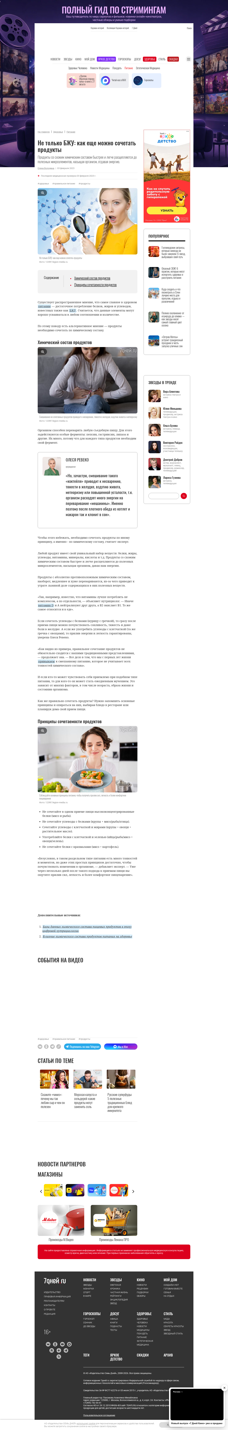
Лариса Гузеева (172, 478)
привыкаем (46, 661)
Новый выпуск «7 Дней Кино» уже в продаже (196, 1423)
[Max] (69, 1344)
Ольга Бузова (170, 426)
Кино (78, 59)
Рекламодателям (54, 1301)
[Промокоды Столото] (55, 1190)
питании (44, 306)
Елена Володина (46, 168)
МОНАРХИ (88, 1288)
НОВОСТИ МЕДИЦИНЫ (143, 1328)
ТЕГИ (86, 1355)
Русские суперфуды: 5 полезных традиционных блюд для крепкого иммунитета (119, 1103)
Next (133, 1191)
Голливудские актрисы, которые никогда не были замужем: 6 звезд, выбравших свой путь (173, 252)
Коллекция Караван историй (118, 28)
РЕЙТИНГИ (115, 1296)
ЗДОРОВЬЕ (144, 1314)
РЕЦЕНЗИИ (142, 1288)
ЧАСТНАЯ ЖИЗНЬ (119, 1292)
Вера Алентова (171, 391)
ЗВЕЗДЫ (87, 1285)
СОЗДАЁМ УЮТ (171, 1285)
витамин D (46, 605)
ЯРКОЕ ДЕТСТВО (116, 1357)
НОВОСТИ (89, 1280)
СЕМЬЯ (167, 1292)
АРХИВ (168, 1355)
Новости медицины (100, 68)
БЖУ (72, 310)
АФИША (114, 1319)
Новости (55, 59)
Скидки (173, 59)
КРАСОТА (168, 1322)
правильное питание (64, 183)
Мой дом (90, 59)
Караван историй (97, 28)
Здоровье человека (77, 68)
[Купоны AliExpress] (120, 1190)
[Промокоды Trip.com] (99, 1190)
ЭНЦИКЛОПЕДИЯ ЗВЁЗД (119, 1301)
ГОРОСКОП (88, 1319)
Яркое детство (106, 59)
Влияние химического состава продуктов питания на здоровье (87, 936)
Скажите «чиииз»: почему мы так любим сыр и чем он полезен (53, 1101)
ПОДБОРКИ (142, 1292)
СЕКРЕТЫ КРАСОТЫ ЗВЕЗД (174, 1328)
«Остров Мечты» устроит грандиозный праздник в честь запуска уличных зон (172, 341)
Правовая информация (57, 1296)
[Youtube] (62, 1344)
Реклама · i (177, 1392)
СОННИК (87, 1322)
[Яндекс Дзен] (58, 1350)
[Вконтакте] (48, 1344)
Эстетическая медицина (148, 68)
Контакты (49, 1305)
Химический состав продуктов (92, 277)
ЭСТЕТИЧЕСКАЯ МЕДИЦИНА (145, 1343)
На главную (44, 132)
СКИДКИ (143, 1355)
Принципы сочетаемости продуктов (95, 284)
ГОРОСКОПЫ (92, 1314)
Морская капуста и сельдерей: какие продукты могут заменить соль (85, 1101)
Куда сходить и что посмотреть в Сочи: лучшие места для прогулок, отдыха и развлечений (171, 295)
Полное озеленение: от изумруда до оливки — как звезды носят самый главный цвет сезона (173, 319)
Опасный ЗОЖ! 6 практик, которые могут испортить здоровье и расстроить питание (173, 273)
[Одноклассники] (55, 1344)
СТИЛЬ (168, 1314)
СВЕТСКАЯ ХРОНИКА (115, 1287)
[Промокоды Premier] (77, 1190)
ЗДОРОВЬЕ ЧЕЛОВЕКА (142, 1321)
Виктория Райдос (173, 443)
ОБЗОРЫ (141, 1296)
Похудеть (117, 68)
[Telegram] (65, 1350)
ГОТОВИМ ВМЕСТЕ (173, 1288)
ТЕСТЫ (113, 1330)
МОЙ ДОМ (170, 1280)
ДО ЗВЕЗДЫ (89, 1326)
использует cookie (86, 1423)
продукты (85, 183)
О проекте (49, 1309)
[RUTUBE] (51, 1350)
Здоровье (149, 59)
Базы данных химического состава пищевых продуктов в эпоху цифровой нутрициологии (87, 929)
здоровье (44, 183)
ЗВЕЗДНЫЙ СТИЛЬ (173, 1333)
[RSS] (58, 1356)
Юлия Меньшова (172, 408)
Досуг (137, 59)
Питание (129, 68)
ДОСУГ (114, 1314)
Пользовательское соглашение (99, 1415)
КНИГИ (113, 1322)
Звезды (68, 59)
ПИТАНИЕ (142, 1337)
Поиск (189, 28)
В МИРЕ (87, 1296)
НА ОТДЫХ (169, 1296)
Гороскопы (124, 59)
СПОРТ (86, 1292)
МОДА (167, 1319)
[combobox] (163, 496)
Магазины (50, 1174)
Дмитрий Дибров (172, 460)
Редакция (49, 1314)
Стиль (162, 59)
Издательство (52, 1292)
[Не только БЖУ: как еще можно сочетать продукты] (58, 1046)
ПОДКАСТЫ (116, 1326)
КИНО (141, 1280)
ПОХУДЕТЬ (142, 1333)
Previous (41, 1191)
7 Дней (134, 28)
